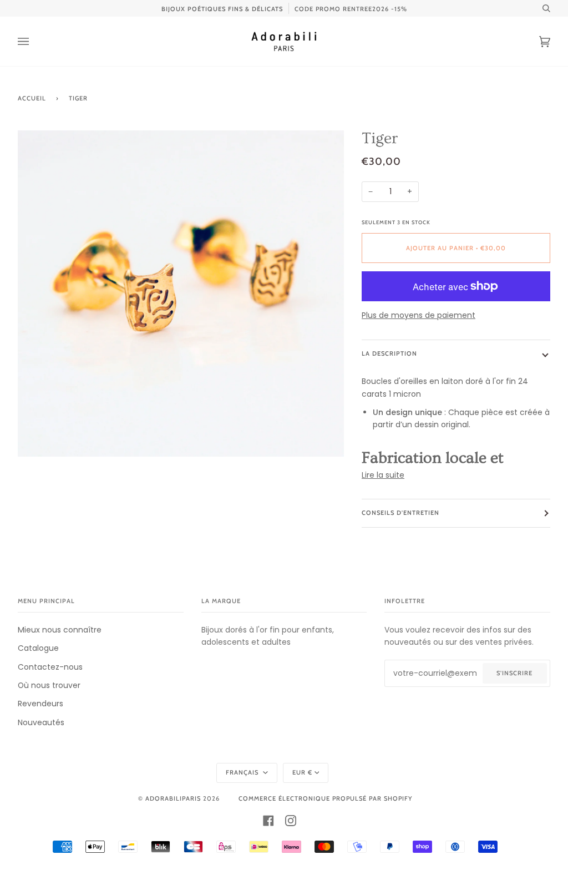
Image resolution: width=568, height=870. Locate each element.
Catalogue (38, 648)
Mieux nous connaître (60, 629)
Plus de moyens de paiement (418, 315)
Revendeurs (40, 703)
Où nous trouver (49, 685)
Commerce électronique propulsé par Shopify (325, 798)
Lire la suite (383, 474)
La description (389, 353)
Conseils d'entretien (400, 513)
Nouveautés (41, 722)
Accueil (32, 98)
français (243, 772)
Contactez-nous (50, 666)
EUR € (302, 772)
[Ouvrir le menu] (34, 41)
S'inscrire (514, 673)
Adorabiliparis (173, 798)
